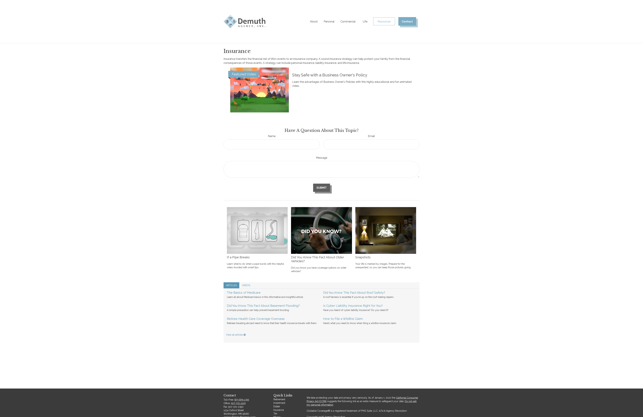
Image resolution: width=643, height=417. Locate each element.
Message (321, 157)
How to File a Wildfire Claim (343, 318)
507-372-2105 (238, 403)
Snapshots (363, 257)
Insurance (278, 410)
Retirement (279, 399)
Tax (275, 413)
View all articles (235, 334)
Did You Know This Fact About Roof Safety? (354, 292)
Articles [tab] (231, 285)
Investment (279, 403)
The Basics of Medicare (244, 292)
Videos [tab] (246, 285)
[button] (314, 21)
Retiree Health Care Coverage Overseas (256, 318)
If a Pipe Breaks (238, 257)
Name (271, 136)
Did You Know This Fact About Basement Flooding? (263, 305)
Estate (276, 406)
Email (371, 136)
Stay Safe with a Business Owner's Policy (329, 75)
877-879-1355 (241, 399)
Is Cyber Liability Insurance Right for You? (353, 305)
